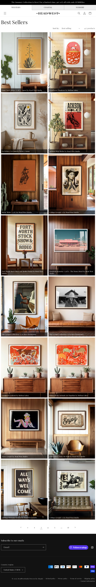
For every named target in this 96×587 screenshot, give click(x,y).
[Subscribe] (43, 547)
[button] (5, 13)
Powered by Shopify (36, 579)
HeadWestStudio (23, 579)
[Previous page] (21, 527)
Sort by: (56, 28)
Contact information (88, 581)
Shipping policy (89, 578)
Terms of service (76, 578)
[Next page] (75, 527)
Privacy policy (63, 578)
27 (68, 527)
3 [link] (41, 527)
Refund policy (50, 578)
